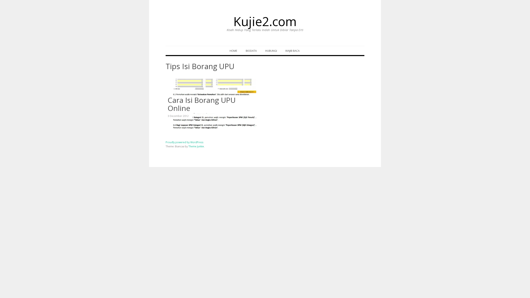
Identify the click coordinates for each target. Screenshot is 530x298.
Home (233, 51)
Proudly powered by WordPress (184, 142)
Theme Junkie (196, 146)
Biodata (251, 51)
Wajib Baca (292, 51)
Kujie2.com (265, 21)
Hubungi (271, 51)
